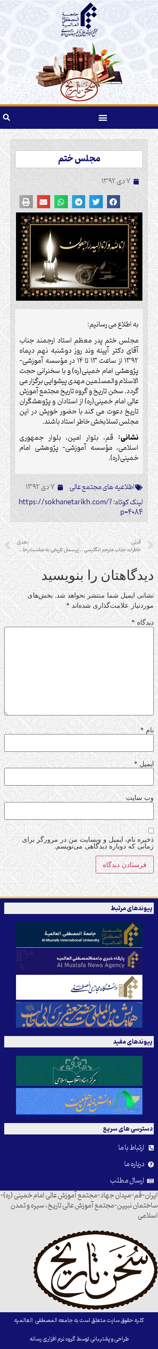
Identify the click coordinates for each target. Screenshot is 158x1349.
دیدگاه (142, 622)
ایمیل (144, 763)
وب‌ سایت (140, 797)
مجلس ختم (79, 159)
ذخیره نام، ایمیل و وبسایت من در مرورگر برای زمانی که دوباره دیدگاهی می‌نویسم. (88, 842)
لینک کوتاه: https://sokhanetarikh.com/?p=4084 (81, 507)
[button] (103, 118)
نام (147, 729)
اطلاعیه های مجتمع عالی (102, 487)
